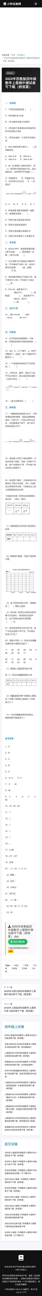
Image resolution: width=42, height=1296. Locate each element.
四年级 (14, 968)
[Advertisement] (21, 31)
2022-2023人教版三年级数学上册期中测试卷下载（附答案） (20, 1207)
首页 (13, 55)
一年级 (15, 965)
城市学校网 (17, 1266)
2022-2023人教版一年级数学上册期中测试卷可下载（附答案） (20, 1180)
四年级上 (21, 55)
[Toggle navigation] (35, 4)
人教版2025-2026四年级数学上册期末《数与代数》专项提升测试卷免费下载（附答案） (20, 1109)
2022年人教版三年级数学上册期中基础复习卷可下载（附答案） (21, 1163)
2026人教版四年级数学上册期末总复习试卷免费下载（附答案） (21, 1036)
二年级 (25, 965)
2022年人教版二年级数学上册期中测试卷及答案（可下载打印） (21, 1234)
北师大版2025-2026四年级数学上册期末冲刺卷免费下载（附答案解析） (20, 1045)
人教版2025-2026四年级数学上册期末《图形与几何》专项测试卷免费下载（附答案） (20, 1097)
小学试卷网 (14, 4)
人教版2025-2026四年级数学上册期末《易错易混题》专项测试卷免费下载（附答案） (20, 1085)
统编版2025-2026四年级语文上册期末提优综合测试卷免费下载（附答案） (20, 1128)
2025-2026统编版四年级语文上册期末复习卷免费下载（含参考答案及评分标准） (20, 1073)
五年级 (24, 968)
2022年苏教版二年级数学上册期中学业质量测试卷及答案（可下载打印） (21, 1172)
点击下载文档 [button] (18, 941)
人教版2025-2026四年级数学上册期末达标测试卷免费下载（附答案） (20, 1054)
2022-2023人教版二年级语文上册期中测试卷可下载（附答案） (20, 1198)
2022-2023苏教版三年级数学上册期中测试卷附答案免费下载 (20, 1216)
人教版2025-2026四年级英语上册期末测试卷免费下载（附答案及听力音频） (20, 1119)
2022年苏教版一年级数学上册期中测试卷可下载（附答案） (21, 1189)
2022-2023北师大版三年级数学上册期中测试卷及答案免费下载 (20, 1225)
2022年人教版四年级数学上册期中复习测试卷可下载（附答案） (21, 1154)
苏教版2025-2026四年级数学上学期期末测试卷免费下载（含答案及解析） (20, 1063)
